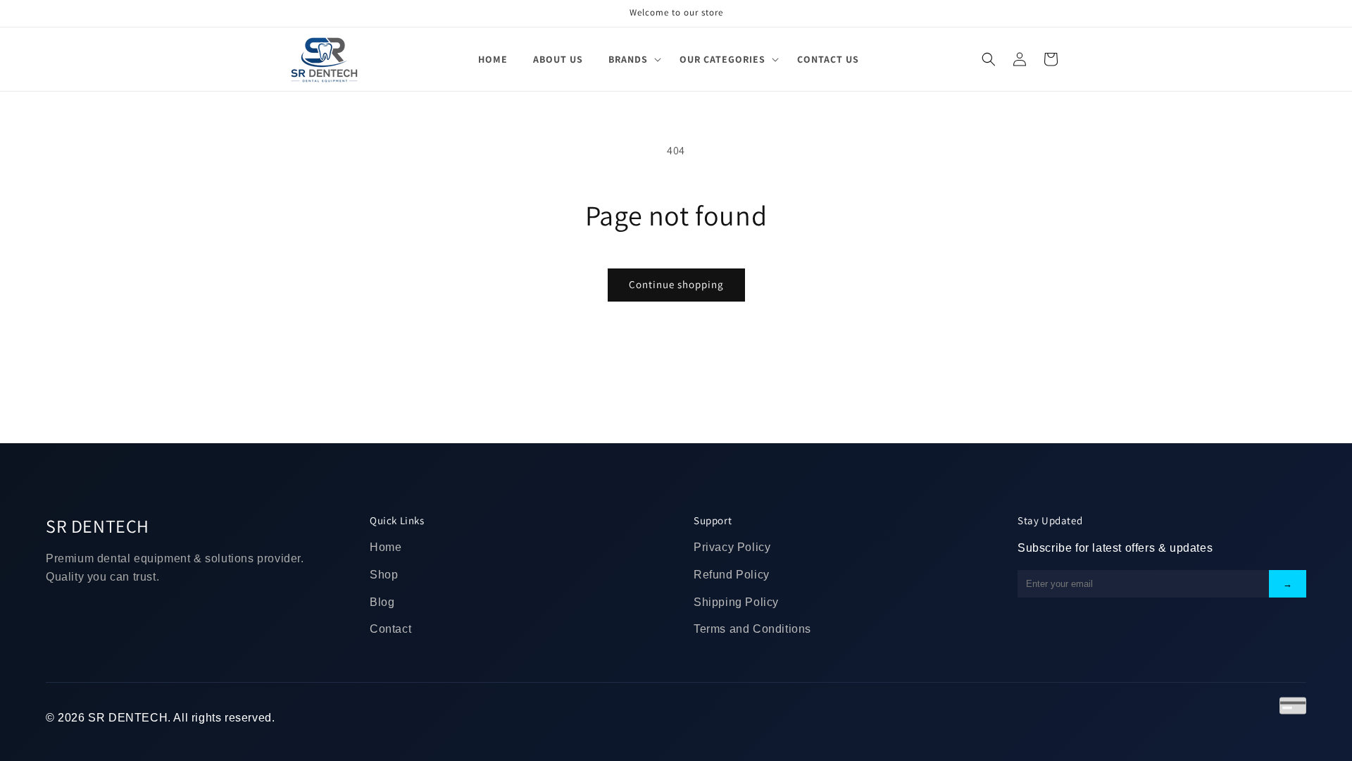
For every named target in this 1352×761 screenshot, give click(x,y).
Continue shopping (676, 284)
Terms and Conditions (752, 629)
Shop (384, 575)
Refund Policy (732, 575)
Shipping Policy (736, 602)
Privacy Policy (732, 547)
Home (385, 547)
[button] (631, 59)
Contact (390, 629)
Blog (382, 602)
